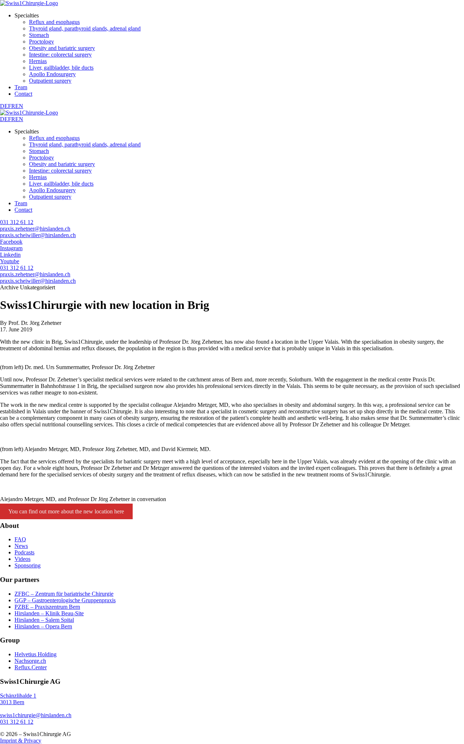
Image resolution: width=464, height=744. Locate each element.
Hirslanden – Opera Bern (43, 626)
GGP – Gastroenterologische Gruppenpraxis (65, 600)
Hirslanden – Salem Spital (44, 620)
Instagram (11, 248)
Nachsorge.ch (30, 661)
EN (19, 106)
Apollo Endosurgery (52, 74)
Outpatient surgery (50, 81)
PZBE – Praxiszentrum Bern (47, 607)
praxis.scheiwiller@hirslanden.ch (38, 235)
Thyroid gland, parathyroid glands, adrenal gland (85, 28)
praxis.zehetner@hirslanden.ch (35, 229)
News (21, 546)
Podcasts (24, 552)
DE (4, 106)
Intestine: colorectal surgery (60, 54)
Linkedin (10, 255)
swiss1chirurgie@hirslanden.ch (35, 715)
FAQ (20, 539)
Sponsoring (27, 565)
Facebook (11, 242)
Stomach (39, 35)
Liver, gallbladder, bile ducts (61, 68)
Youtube (9, 261)
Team (20, 87)
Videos (22, 559)
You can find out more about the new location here (66, 511)
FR (11, 106)
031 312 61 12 (16, 222)
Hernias (38, 61)
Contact (23, 94)
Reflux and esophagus (54, 22)
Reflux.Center (30, 667)
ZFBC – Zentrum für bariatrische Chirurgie (63, 594)
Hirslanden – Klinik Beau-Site (49, 613)
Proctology (41, 41)
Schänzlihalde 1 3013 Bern (18, 699)
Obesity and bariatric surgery (62, 48)
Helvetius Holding (35, 654)
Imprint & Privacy (20, 740)
